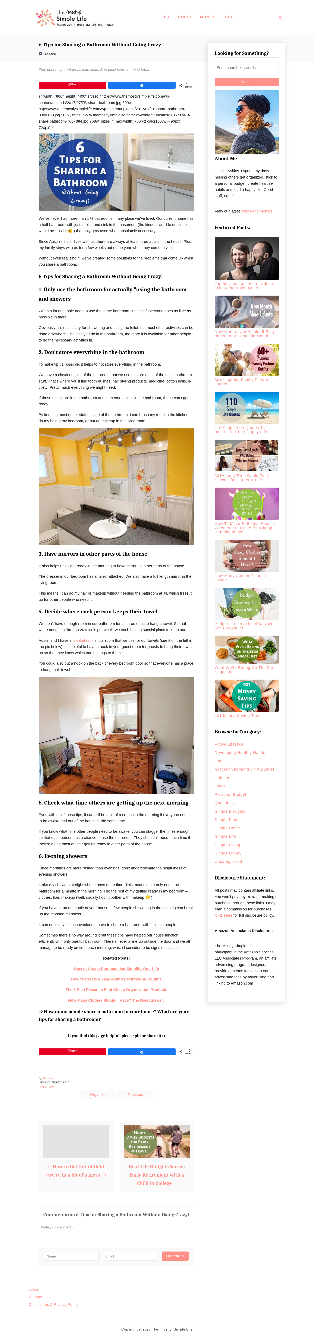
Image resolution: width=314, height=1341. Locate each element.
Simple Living (227, 845)
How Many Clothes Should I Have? (241, 578)
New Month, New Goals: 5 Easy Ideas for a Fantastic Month (245, 334)
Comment (175, 1256)
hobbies (222, 778)
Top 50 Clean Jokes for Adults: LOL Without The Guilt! (244, 286)
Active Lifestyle (229, 744)
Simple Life (225, 836)
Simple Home (46, 1087)
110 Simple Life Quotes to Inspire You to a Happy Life (241, 430)
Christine (47, 1078)
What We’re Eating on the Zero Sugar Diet (245, 669)
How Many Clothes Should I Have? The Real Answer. (116, 1000)
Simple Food (227, 820)
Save (74, 84)
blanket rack (83, 640)
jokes (220, 786)
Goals (220, 761)
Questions (224, 803)
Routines (135, 1094)
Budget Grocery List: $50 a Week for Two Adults (246, 626)
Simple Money (228, 853)
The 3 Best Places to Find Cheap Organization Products (116, 990)
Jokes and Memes (256, 211)
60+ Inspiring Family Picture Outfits (241, 382)
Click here (223, 915)
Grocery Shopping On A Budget (244, 769)
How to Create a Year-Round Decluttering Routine (116, 979)
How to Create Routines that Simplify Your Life (116, 969)
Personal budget (230, 794)
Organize (98, 1094)
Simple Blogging (230, 811)
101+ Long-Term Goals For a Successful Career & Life (242, 477)
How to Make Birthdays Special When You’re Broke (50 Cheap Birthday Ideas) (245, 528)
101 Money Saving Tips (237, 716)
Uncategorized (228, 861)
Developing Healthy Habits (240, 752)
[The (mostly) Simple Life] (76, 18)
